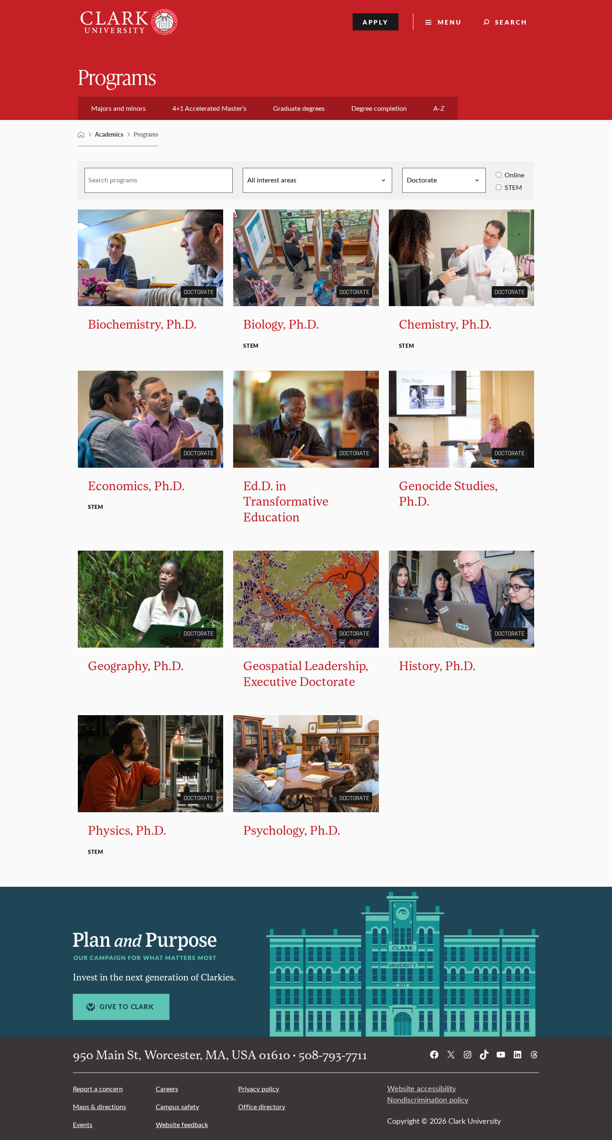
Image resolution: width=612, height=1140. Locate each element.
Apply (376, 21)
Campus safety (177, 1106)
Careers (167, 1088)
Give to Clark (126, 1006)
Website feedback (182, 1124)
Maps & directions (99, 1106)
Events (82, 1124)
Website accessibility (421, 1088)
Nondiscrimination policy (427, 1100)
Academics (109, 134)
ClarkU (81, 134)
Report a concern (98, 1088)
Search (511, 21)
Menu (450, 21)
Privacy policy (258, 1088)
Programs (117, 76)
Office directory (261, 1106)
